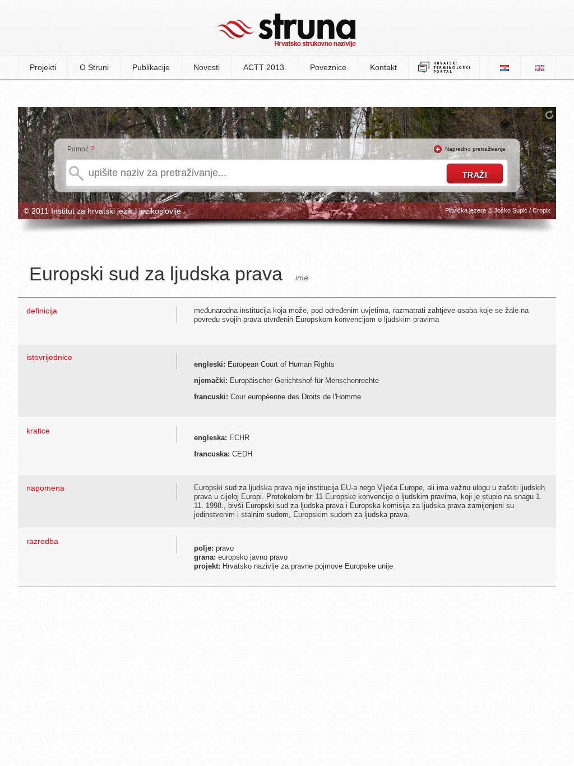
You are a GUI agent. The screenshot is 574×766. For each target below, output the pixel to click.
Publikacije (151, 67)
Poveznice (328, 67)
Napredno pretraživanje (475, 149)
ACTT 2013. (264, 67)
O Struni (94, 67)
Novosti (206, 67)
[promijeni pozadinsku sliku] (549, 114)
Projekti (43, 67)
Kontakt (383, 67)
